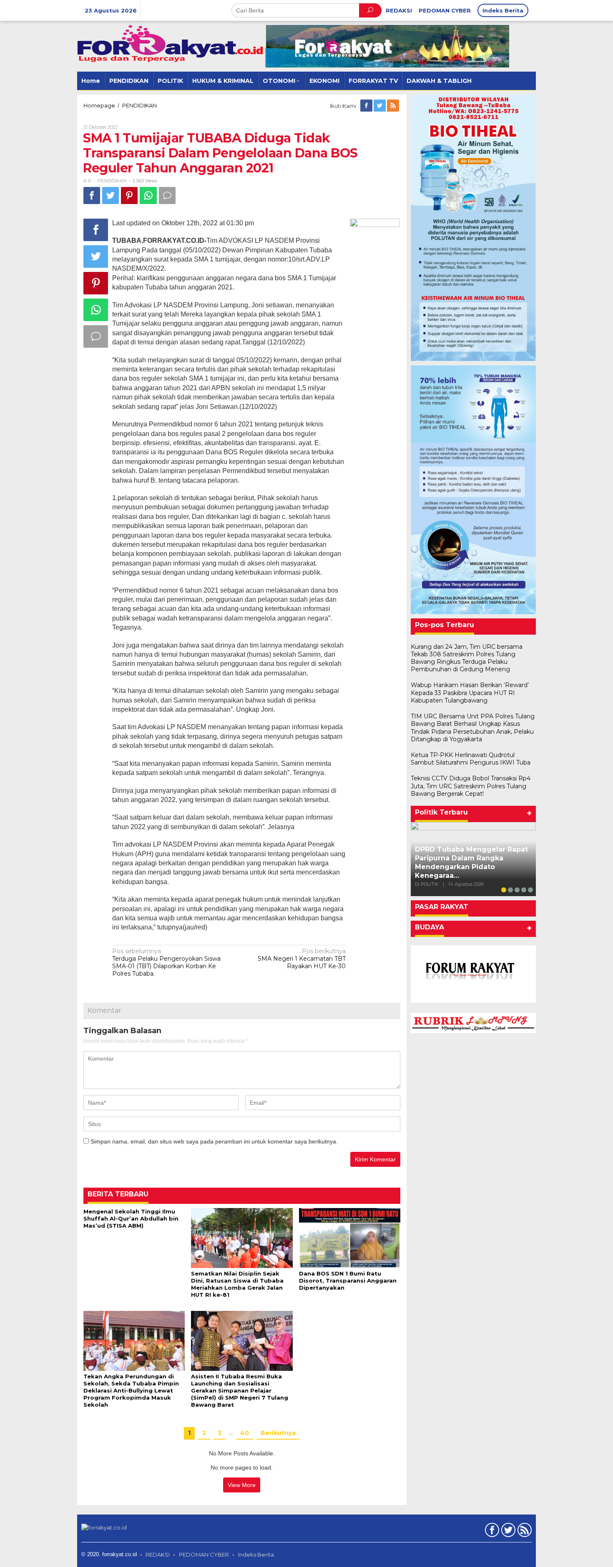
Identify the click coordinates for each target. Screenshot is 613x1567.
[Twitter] (380, 106)
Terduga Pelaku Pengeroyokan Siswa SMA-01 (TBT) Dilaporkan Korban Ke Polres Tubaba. (166, 962)
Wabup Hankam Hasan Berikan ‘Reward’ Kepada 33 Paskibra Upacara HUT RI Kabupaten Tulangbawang (470, 692)
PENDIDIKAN (112, 181)
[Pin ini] (129, 195)
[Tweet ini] (110, 195)
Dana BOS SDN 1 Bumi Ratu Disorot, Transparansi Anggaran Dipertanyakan (348, 1280)
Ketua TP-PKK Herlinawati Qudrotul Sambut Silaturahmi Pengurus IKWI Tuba (470, 758)
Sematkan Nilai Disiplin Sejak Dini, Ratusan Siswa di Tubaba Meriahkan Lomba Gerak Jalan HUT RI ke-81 (237, 1284)
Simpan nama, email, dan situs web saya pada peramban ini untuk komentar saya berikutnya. (214, 1141)
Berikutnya (278, 1433)
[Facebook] (367, 106)
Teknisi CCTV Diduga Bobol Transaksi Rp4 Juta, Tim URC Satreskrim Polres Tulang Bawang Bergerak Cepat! (470, 786)
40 (244, 1433)
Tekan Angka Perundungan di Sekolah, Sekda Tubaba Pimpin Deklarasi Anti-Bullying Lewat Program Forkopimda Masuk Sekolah (131, 1390)
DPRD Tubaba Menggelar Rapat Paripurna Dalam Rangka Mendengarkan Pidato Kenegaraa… (471, 862)
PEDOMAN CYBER (204, 1554)
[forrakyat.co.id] (171, 43)
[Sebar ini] (91, 195)
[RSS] (393, 106)
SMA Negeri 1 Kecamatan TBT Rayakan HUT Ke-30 (302, 958)
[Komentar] (167, 195)
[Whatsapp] (148, 195)
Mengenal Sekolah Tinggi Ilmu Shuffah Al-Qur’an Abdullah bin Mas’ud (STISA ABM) (130, 1218)
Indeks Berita (256, 1554)
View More (242, 1485)
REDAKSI (158, 1554)
